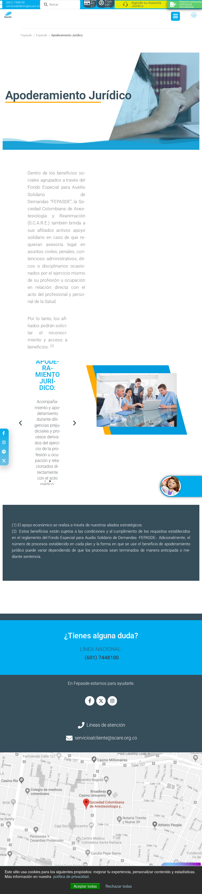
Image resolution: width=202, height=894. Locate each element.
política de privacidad (71, 876)
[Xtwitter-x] (101, 701)
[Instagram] (112, 701)
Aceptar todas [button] (85, 886)
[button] (20, 422)
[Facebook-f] (89, 701)
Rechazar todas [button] (118, 886)
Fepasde (26, 35)
